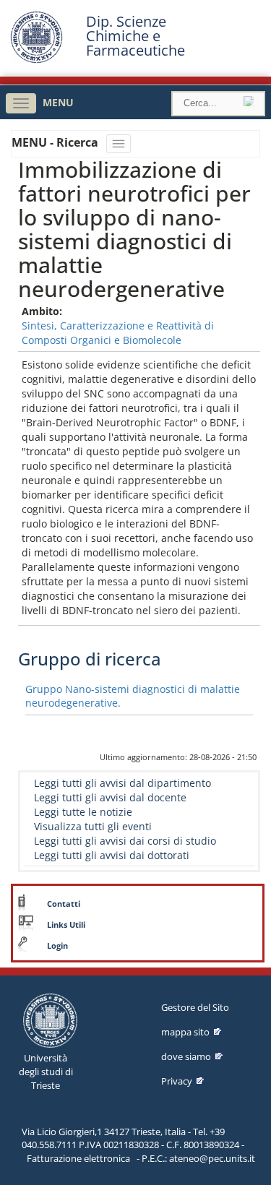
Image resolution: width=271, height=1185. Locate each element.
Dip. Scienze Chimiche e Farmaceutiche (135, 36)
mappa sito (185, 1031)
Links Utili (66, 925)
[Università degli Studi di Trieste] (36, 59)
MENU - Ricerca (56, 142)
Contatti (63, 904)
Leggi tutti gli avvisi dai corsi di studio (125, 841)
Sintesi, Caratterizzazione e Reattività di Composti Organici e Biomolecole (118, 333)
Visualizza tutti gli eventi (93, 826)
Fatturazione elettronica (78, 1158)
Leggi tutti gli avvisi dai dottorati (111, 855)
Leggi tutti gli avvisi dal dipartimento (122, 783)
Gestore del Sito (195, 1007)
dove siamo (186, 1056)
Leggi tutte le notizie (83, 812)
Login (57, 946)
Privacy (176, 1080)
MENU (58, 102)
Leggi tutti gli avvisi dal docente (110, 797)
